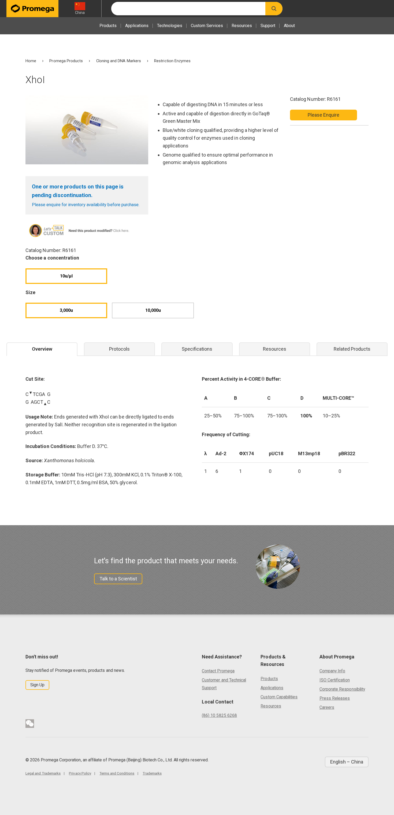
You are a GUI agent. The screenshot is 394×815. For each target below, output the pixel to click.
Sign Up (37, 684)
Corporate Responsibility (342, 689)
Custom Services (207, 25)
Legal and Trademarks (43, 773)
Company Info (332, 670)
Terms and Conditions (116, 773)
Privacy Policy (80, 773)
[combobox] (188, 8)
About (289, 25)
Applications (136, 25)
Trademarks (152, 773)
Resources (242, 25)
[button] (274, 8)
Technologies (169, 25)
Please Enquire (324, 115)
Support (268, 25)
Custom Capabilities (279, 696)
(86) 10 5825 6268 (219, 715)
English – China (346, 762)
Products (108, 25)
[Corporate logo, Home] (32, 8)
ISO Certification (334, 680)
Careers (326, 707)
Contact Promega (218, 670)
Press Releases (334, 698)
